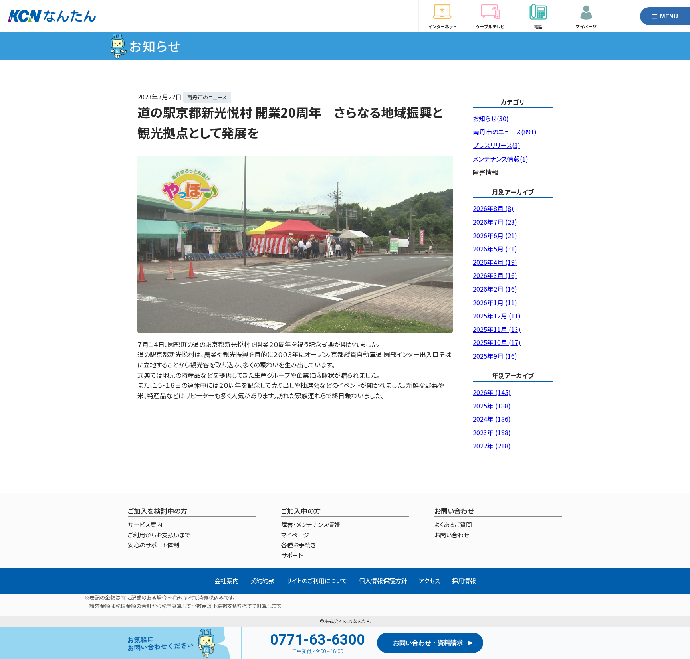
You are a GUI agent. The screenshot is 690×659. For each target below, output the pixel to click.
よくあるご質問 (453, 524)
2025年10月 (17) (497, 342)
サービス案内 (145, 524)
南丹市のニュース (207, 97)
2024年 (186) (492, 419)
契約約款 (262, 580)
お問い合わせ (451, 535)
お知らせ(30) (491, 118)
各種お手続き (298, 545)
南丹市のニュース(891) (505, 131)
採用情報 (464, 580)
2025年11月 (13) (497, 329)
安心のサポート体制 (153, 545)
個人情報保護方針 (383, 580)
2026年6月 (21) (495, 235)
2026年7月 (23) (495, 222)
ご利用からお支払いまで (159, 535)
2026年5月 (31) (495, 248)
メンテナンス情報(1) (500, 159)
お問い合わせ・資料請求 (428, 643)
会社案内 (226, 580)
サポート (292, 555)
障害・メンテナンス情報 (310, 524)
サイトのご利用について (316, 580)
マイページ (295, 535)
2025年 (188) (492, 405)
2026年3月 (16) (495, 275)
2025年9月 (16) (495, 356)
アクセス (429, 580)
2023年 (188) (492, 432)
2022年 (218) (492, 445)
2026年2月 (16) (495, 289)
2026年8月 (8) (493, 208)
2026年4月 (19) (495, 262)
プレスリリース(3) (496, 145)
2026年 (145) (492, 392)
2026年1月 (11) (495, 302)
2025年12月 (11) (497, 315)
